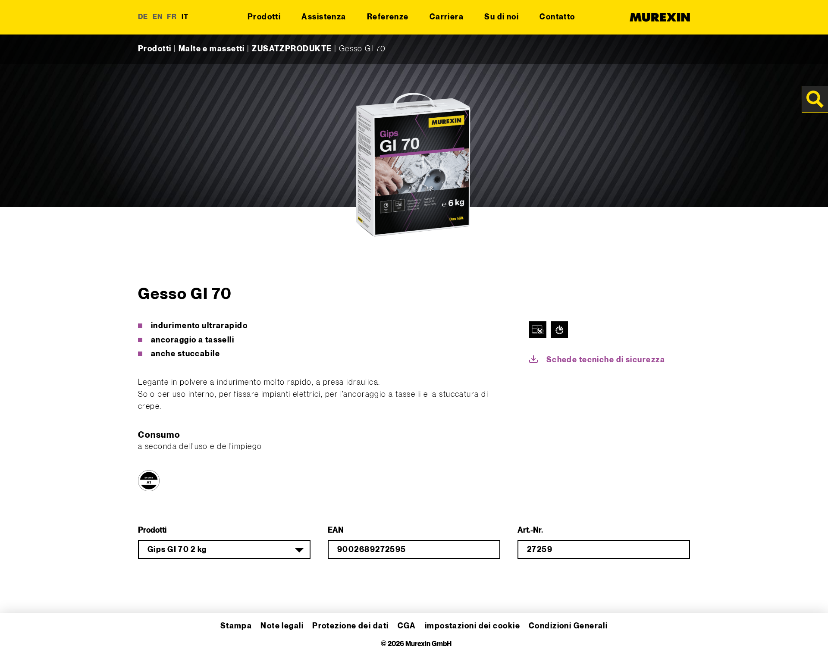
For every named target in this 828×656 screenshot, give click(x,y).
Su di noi (501, 17)
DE (143, 17)
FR (172, 17)
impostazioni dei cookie (472, 626)
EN (158, 17)
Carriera (447, 17)
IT (185, 17)
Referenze (388, 17)
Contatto (557, 17)
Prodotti (264, 17)
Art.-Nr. (530, 530)
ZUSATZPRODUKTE (292, 49)
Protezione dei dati (350, 626)
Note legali (282, 626)
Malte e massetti (212, 49)
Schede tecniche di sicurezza (605, 360)
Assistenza (323, 17)
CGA (407, 626)
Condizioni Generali (568, 626)
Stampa (236, 626)
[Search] (815, 99)
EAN (336, 530)
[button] (19, 637)
